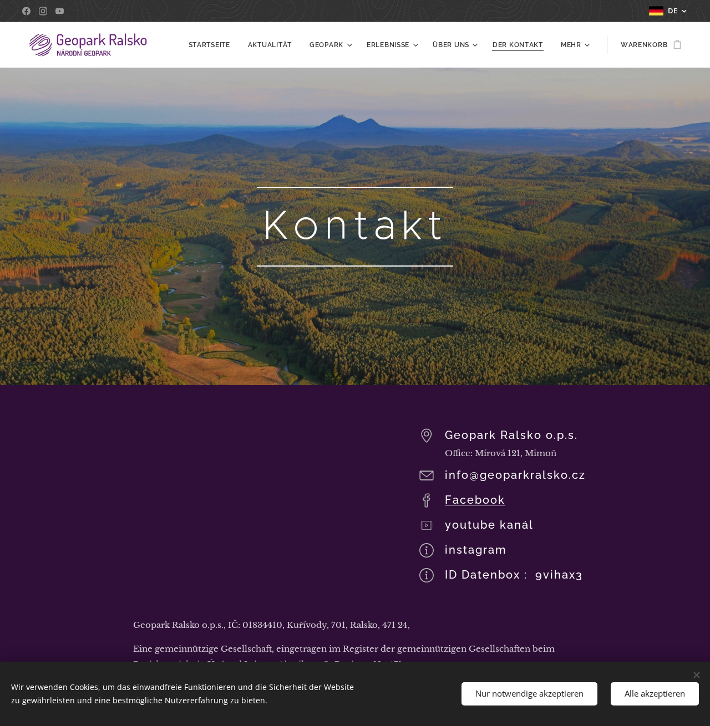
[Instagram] (43, 11)
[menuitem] (212, 45)
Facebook (475, 500)
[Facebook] (26, 11)
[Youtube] (60, 11)
